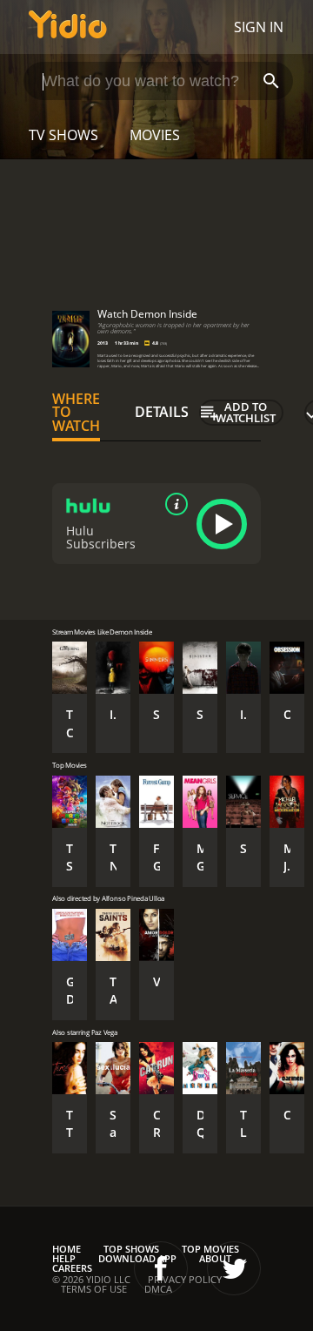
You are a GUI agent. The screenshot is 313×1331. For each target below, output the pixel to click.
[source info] (173, 504)
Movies (155, 135)
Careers (72, 1267)
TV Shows (63, 135)
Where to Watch (76, 412)
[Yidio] (68, 27)
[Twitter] (234, 1268)
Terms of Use (94, 1288)
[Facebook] (161, 1268)
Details (162, 411)
